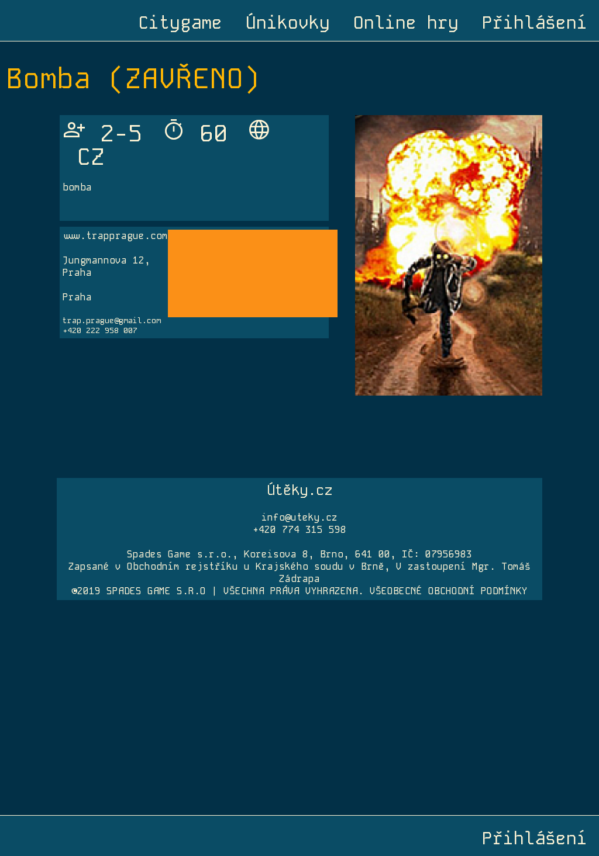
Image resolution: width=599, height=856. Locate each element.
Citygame (180, 23)
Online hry (406, 23)
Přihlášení (534, 23)
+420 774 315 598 (299, 530)
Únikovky (288, 23)
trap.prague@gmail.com (112, 320)
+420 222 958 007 (100, 330)
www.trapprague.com (115, 236)
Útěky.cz (299, 490)
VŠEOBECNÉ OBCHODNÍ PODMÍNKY (449, 591)
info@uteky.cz (299, 517)
